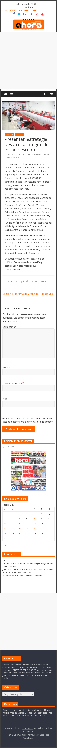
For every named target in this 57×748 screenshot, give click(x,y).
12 (20, 523)
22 (42, 528)
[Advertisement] (28, 60)
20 (27, 528)
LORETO (19, 134)
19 (20, 528)
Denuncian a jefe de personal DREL (24, 281)
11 (12, 523)
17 (5, 528)
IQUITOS (9, 134)
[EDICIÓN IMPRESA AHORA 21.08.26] (28, 490)
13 (27, 523)
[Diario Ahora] (5, 94)
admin (24, 154)
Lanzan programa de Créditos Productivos (27, 295)
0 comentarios (36, 154)
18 (12, 528)
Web (4, 398)
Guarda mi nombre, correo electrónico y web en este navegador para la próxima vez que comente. (28, 420)
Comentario (9, 326)
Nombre (7, 367)
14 (35, 523)
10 (5, 523)
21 (35, 528)
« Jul (4, 545)
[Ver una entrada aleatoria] (51, 94)
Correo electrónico (13, 383)
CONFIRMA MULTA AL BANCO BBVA (19, 10)
